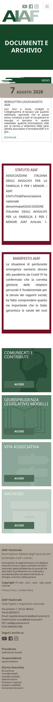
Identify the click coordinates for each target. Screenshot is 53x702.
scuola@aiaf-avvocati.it (29, 619)
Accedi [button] (19, 384)
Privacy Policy (9, 590)
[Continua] (10, 137)
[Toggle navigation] (47, 6)
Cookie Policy (25, 590)
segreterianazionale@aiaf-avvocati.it (29, 616)
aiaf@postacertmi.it (18, 623)
